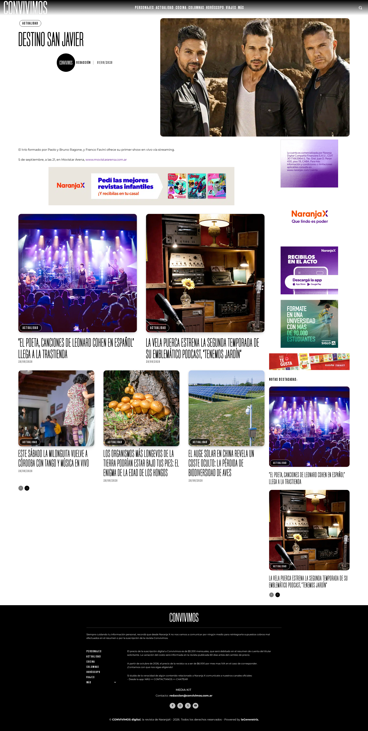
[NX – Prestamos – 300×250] (309, 297)
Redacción (83, 62)
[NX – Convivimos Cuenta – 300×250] (309, 190)
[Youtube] (195, 706)
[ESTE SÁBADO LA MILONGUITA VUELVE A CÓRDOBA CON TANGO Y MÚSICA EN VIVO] (56, 408)
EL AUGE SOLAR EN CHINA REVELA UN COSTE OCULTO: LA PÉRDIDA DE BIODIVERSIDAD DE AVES (221, 463)
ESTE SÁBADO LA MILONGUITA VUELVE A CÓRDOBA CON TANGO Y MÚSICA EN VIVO (53, 458)
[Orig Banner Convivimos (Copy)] (309, 373)
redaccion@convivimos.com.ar (190, 695)
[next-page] (27, 488)
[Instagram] (180, 706)
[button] (360, 7)
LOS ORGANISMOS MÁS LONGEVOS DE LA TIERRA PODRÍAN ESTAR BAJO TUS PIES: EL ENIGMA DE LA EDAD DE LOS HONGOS (141, 463)
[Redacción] (66, 62)
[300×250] (309, 244)
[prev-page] (20, 488)
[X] (188, 706)
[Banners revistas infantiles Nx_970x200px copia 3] (141, 208)
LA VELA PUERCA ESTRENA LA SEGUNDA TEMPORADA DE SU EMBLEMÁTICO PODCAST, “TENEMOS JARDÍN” (202, 348)
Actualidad (30, 23)
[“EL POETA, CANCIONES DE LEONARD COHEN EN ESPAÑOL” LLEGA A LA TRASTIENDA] (77, 273)
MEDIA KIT (184, 690)
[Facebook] (172, 706)
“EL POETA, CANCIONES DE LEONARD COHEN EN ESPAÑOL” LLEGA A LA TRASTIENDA (76, 348)
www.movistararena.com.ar (106, 159)
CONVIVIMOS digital (126, 719)
